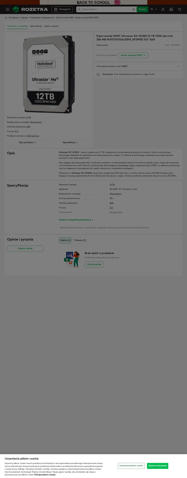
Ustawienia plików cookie (131, 466)
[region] (93, 466)
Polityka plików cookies (45, 475)
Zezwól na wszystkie (158, 466)
